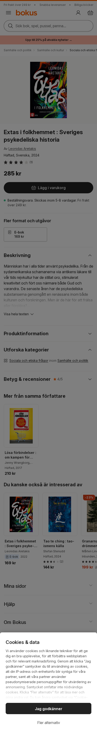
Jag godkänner (48, 708)
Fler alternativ (48, 722)
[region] (48, 682)
